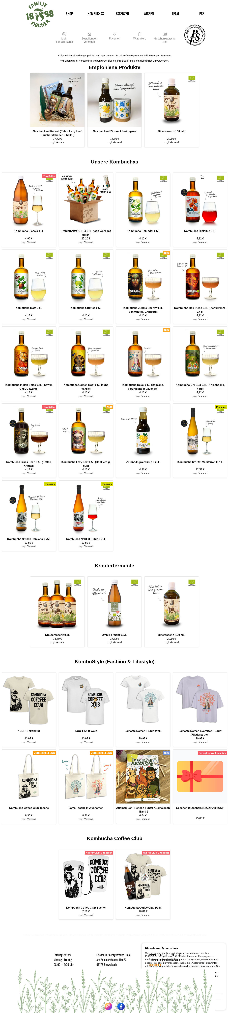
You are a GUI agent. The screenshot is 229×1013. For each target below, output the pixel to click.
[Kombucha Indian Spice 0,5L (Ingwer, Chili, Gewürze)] (29, 354)
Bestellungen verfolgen (89, 40)
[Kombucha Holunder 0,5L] (143, 200)
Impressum (155, 964)
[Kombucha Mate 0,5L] (29, 277)
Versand (60, 142)
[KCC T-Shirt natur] (29, 699)
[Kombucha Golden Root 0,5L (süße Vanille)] (86, 354)
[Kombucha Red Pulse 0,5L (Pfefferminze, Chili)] (200, 277)
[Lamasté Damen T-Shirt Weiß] (143, 699)
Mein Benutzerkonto (64, 40)
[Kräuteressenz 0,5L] (57, 604)
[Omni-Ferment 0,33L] (115, 604)
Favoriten (114, 38)
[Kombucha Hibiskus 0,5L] (200, 200)
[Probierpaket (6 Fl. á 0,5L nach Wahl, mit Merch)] (86, 200)
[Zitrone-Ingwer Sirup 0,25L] (143, 431)
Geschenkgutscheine (165, 40)
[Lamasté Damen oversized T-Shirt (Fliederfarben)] (200, 699)
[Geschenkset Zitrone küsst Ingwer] (115, 100)
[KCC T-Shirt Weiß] (86, 699)
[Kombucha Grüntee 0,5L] (86, 277)
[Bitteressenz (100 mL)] (172, 100)
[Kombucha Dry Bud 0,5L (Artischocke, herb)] (200, 354)
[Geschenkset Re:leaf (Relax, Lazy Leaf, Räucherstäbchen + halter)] (57, 100)
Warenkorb (139, 38)
